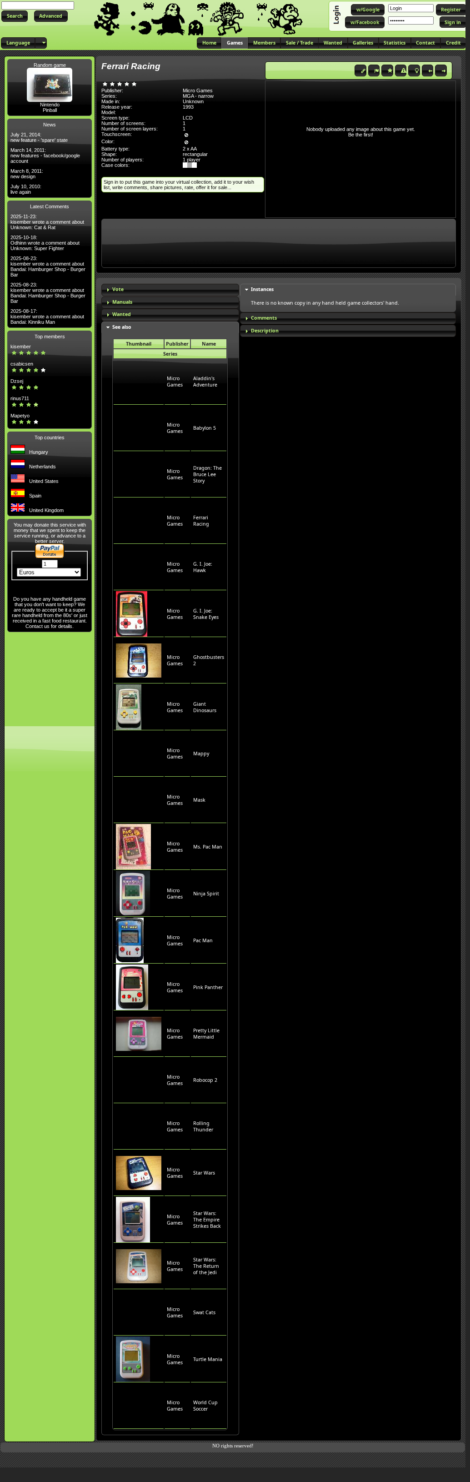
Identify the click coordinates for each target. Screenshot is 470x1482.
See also (121, 327)
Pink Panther (208, 987)
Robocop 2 (205, 1080)
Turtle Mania (207, 1359)
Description (265, 330)
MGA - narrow (198, 96)
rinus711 (19, 398)
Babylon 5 (204, 428)
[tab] (170, 290)
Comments (264, 318)
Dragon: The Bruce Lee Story (207, 474)
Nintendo (50, 104)
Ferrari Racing (201, 520)
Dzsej (16, 381)
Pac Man (203, 940)
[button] (14, 16)
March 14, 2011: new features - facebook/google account (45, 155)
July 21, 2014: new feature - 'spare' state (39, 137)
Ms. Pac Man (207, 847)
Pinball (50, 110)
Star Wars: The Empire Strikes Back (207, 1219)
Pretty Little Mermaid (206, 1033)
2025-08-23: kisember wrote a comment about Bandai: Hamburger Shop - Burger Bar (47, 266)
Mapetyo (20, 415)
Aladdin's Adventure (205, 381)
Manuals (122, 302)
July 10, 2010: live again (25, 189)
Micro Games (175, 381)
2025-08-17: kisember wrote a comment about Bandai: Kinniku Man (47, 316)
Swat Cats (204, 1312)
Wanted (121, 314)
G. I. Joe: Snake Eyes (206, 614)
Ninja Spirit (206, 893)
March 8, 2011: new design (26, 173)
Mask (199, 800)
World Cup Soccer (205, 1405)
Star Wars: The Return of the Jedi (206, 1266)
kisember (20, 346)
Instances (262, 289)
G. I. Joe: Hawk (202, 567)
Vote (118, 289)
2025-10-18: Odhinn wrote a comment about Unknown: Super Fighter (45, 243)
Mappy (201, 753)
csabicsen (21, 364)
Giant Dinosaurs (204, 707)
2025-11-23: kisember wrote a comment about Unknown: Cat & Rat (47, 222)
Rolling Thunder (203, 1126)
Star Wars (204, 1173)
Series (170, 354)
